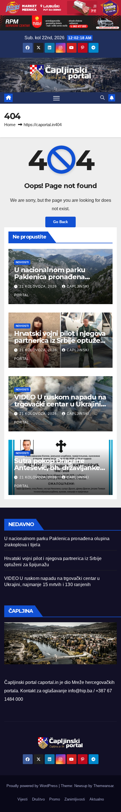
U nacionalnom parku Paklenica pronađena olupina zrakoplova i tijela (55, 277)
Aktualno (96, 799)
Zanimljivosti (74, 799)
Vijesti (22, 799)
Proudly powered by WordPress (32, 786)
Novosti (22, 262)
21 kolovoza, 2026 (38, 286)
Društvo (38, 799)
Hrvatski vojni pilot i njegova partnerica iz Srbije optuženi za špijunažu (60, 340)
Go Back (60, 222)
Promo (54, 799)
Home (9, 124)
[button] (102, 97)
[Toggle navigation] (56, 98)
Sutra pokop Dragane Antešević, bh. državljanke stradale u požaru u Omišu (57, 468)
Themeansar (103, 786)
